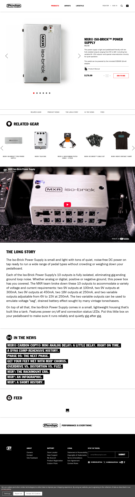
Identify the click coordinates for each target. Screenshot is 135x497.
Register (106, 6)
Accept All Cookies (33, 493)
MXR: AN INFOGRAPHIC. (24, 377)
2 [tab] (37, 94)
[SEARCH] (121, 6)
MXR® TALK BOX (40, 156)
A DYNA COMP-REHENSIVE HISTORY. (33, 350)
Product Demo (53, 112)
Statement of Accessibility (77, 452)
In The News (89, 112)
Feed (102, 112)
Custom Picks (52, 463)
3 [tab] (41, 94)
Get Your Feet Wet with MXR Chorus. (37, 361)
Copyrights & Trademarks (77, 455)
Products (55, 6)
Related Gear (36, 112)
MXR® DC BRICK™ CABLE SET (94, 156)
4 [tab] (44, 94)
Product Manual (94, 69)
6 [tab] (50, 94)
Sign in (114, 6)
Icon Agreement (74, 461)
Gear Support (52, 455)
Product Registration (55, 461)
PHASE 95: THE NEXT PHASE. (28, 356)
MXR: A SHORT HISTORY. (25, 382)
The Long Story (72, 112)
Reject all (18, 493)
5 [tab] (47, 94)
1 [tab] (34, 94)
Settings (7, 493)
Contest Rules (73, 463)
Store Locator (52, 452)
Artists (67, 6)
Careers (30, 452)
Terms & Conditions (75, 458)
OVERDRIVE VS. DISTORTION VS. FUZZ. (34, 366)
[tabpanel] (42, 54)
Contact (30, 455)
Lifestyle (80, 6)
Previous (6, 56)
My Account (51, 458)
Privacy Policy (6, 489)
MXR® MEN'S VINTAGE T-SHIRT (121, 156)
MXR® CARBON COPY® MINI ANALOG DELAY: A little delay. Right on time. (63, 345)
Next (78, 56)
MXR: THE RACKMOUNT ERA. (28, 371)
